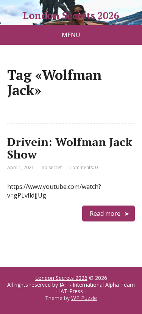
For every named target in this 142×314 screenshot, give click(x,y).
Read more (105, 213)
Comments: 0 (83, 167)
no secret (52, 167)
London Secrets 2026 (71, 15)
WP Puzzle (84, 297)
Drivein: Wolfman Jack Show (69, 148)
